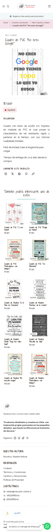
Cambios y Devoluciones (14, 476)
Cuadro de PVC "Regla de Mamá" (38, 228)
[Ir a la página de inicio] (26, 6)
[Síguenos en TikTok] (23, 438)
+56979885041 (13, 495)
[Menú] (4, 6)
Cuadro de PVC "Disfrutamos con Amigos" (10, 266)
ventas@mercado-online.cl (19, 491)
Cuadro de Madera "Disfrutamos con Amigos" (36, 380)
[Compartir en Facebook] (5, 174)
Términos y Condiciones (14, 472)
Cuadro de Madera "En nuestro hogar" (13, 379)
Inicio (5, 23)
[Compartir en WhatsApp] (19, 174)
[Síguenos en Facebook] (19, 438)
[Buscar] (8, 6)
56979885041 (13, 499)
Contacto (7, 468)
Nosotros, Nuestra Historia (15, 457)
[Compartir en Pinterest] (26, 174)
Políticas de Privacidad (13, 480)
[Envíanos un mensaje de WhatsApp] (47, 526)
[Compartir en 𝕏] (12, 174)
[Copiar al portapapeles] (33, 174)
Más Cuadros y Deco (41, 23)
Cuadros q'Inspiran (20, 23)
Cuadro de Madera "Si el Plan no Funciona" (14, 303)
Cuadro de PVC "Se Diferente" (37, 265)
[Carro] (49, 6)
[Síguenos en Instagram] (15, 438)
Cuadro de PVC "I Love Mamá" (13, 228)
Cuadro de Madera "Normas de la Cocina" (37, 303)
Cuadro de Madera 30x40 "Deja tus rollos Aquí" (12, 341)
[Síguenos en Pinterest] (27, 438)
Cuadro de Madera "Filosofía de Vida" (36, 340)
